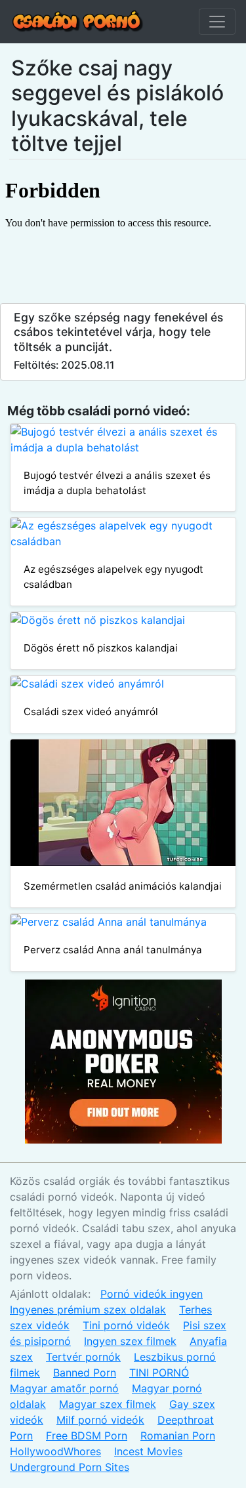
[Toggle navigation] (217, 22)
